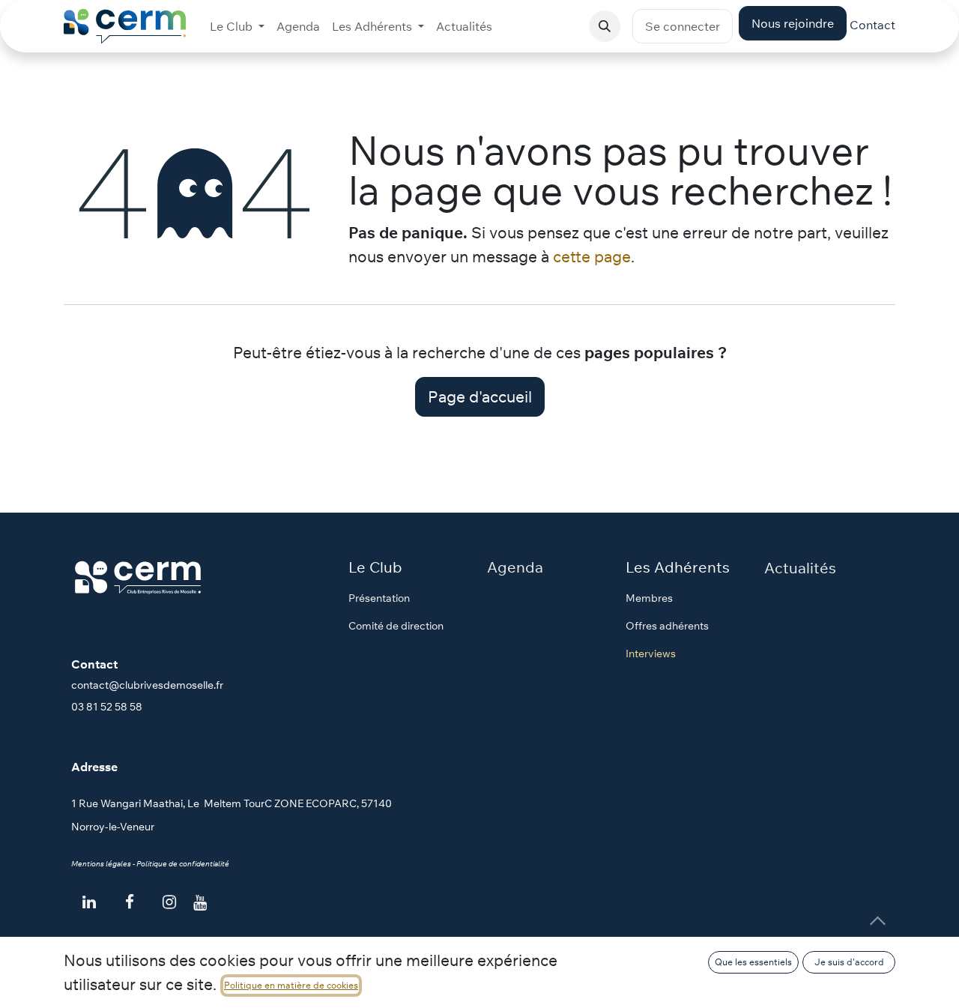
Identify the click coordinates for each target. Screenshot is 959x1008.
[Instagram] (169, 902)
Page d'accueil (480, 396)
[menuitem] (237, 26)
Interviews (651, 653)
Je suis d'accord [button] (849, 962)
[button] (604, 26)
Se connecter (682, 26)
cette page (592, 256)
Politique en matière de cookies (291, 985)
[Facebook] (129, 902)
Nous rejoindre (792, 23)
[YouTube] (200, 903)
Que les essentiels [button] (753, 962)
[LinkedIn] (89, 902)
